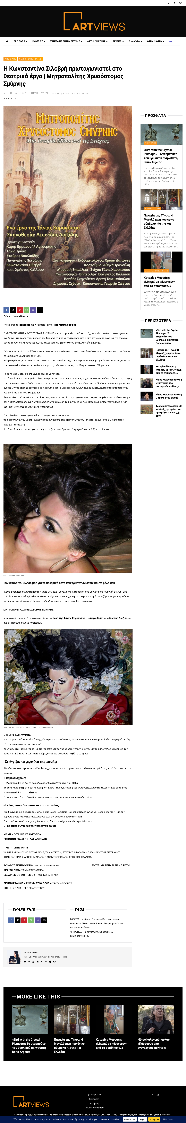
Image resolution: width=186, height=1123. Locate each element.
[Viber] (33, 310)
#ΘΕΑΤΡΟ (74, 919)
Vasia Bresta (96, 923)
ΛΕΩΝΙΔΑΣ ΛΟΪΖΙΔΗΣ (80, 927)
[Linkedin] (37, 961)
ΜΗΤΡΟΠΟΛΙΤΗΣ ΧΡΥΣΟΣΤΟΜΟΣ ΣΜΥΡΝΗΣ (91, 932)
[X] (13, 310)
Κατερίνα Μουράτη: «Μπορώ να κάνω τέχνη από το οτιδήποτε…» (159, 282)
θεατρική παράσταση (114, 923)
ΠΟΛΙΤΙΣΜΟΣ (150, 143)
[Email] (40, 310)
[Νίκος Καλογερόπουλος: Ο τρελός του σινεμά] (147, 396)
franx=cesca (113, 919)
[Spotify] (50, 961)
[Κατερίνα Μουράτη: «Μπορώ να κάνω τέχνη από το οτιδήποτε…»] (162, 262)
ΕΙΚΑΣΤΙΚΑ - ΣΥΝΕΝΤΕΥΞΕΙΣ (156, 271)
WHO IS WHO (10, 59)
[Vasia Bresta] (14, 957)
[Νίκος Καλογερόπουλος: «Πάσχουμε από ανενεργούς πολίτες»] (147, 383)
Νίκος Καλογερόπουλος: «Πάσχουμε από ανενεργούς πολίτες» (169, 383)
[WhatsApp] (26, 310)
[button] (167, 3)
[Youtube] (54, 961)
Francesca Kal (98, 919)
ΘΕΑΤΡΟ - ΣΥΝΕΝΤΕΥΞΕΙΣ (30, 59)
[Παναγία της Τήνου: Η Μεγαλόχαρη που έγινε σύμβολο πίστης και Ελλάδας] (162, 199)
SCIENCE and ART (152, 208)
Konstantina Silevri (78, 923)
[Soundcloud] (46, 961)
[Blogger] (25, 961)
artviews (86, 919)
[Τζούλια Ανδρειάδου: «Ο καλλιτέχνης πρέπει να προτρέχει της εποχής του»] (147, 409)
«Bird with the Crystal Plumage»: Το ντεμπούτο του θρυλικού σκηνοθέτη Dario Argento (167, 337)
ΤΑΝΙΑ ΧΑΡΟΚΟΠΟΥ (79, 936)
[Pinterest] (20, 310)
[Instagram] (180, 3)
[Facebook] (175, 3)
